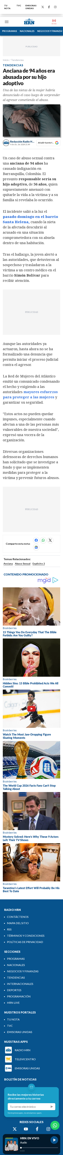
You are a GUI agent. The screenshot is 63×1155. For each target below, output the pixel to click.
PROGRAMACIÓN (19, 996)
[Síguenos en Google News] (36, 547)
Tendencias (17, 59)
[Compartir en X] (50, 540)
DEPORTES (14, 990)
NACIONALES (27, 31)
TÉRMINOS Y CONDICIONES (25, 935)
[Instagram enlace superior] (55, 7)
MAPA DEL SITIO (18, 923)
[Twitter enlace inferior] (15, 1129)
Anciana (8, 563)
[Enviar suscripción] (51, 1106)
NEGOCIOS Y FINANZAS (22, 971)
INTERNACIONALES (20, 983)
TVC (18, 5)
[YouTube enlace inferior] (26, 1129)
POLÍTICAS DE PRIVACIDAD (25, 942)
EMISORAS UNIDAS (30, 7)
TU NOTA (7, 7)
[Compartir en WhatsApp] (43, 540)
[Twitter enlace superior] (42, 7)
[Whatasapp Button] (54, 1125)
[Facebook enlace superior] (49, 7)
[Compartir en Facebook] (36, 540)
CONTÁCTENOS (18, 916)
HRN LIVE (13, 1002)
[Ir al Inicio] (29, 21)
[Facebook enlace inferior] (37, 1129)
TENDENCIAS (16, 977)
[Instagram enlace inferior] (48, 1129)
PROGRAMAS (9, 31)
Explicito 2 (39, 563)
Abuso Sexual (22, 563)
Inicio (6, 59)
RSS (9, 929)
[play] (54, 1140)
